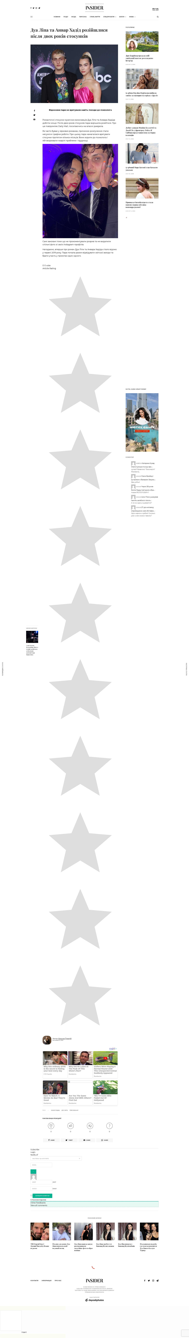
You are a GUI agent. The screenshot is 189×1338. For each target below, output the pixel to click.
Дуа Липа (65, 1110)
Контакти (34, 1280)
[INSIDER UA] (94, 8)
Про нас (58, 1280)
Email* (55, 1188)
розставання (74, 1110)
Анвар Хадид (55, 1110)
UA (157, 9)
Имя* (54, 1182)
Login (33, 1152)
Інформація (46, 1280)
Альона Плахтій (64, 1039)
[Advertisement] (142, 303)
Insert (24, 1332)
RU (153, 9)
